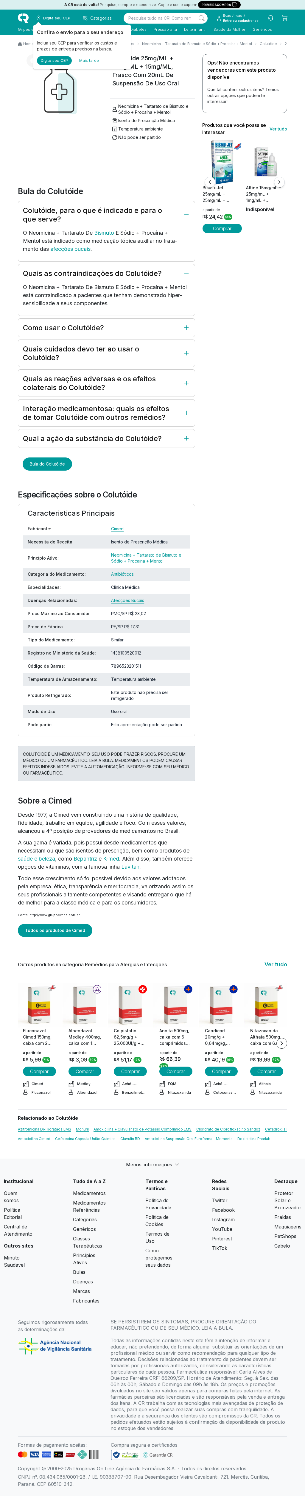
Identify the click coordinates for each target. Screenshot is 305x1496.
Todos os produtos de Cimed (55, 930)
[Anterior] (210, 182)
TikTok (219, 1248)
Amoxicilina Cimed (34, 1138)
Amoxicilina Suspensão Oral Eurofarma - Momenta (189, 1138)
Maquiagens (287, 1227)
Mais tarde (89, 60)
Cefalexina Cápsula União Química (85, 1138)
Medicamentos (89, 1193)
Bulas (79, 1272)
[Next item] (281, 1043)
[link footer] (126, 1455)
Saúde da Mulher (229, 29)
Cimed (117, 528)
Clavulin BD (130, 1138)
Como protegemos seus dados (158, 1258)
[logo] (23, 18)
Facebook (223, 1210)
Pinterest (222, 1239)
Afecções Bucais (127, 600)
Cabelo (282, 1246)
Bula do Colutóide (47, 463)
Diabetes (138, 29)
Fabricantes (86, 1301)
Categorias (85, 1219)
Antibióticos (122, 574)
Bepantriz (85, 858)
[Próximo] (279, 182)
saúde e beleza (36, 858)
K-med (111, 858)
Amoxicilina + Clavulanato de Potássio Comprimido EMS (143, 1129)
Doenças (83, 1282)
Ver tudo (278, 128)
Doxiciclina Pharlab (253, 1138)
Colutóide (268, 44)
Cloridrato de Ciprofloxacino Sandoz (228, 1129)
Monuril (82, 1129)
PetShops (285, 1236)
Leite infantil (195, 29)
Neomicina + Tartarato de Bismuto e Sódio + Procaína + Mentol (197, 44)
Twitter (220, 1200)
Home (28, 44)
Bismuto (104, 233)
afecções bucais (70, 249)
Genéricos (262, 29)
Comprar (222, 228)
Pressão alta (165, 29)
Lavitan (130, 867)
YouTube (222, 1229)
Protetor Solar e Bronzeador (287, 1200)
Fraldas (282, 1217)
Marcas (81, 1291)
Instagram (223, 1219)
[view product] (222, 162)
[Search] (202, 18)
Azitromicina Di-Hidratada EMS (44, 1129)
